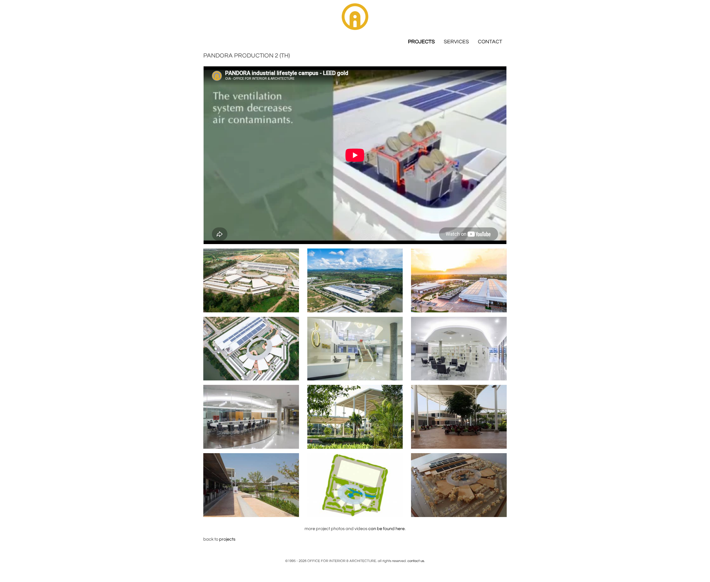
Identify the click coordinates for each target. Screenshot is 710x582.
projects (227, 539)
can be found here (386, 528)
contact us (415, 561)
